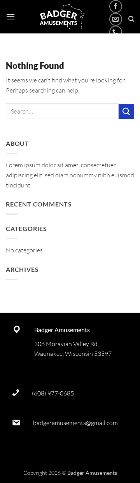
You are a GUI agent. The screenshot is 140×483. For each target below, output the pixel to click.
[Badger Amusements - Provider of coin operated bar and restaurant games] (62, 16)
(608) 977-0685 (53, 393)
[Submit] (126, 111)
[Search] (131, 19)
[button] (10, 16)
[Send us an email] (115, 19)
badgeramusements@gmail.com (75, 423)
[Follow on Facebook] (115, 6)
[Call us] (115, 32)
